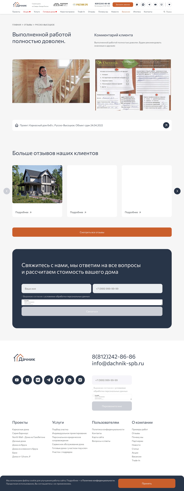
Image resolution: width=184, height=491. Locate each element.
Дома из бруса (19, 444)
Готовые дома (49, 11)
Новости (115, 11)
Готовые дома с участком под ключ (69, 448)
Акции (26, 11)
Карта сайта (98, 437)
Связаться (92, 311)
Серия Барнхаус (20, 433)
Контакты (148, 11)
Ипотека (137, 11)
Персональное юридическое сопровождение (66, 438)
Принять (147, 483)
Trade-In (81, 11)
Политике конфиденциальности (98, 480)
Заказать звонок (123, 4)
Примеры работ (140, 429)
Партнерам (137, 440)
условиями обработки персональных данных (67, 296)
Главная (16, 24)
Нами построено (67, 11)
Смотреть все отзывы (92, 232)
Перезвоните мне (112, 406)
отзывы (28, 24)
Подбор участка (60, 429)
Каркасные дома (20, 429)
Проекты (16, 11)
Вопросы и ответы (101, 440)
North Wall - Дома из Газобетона (28, 437)
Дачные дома (19, 440)
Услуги (37, 11)
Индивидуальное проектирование (69, 433)
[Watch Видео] (51, 81)
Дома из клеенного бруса (25, 448)
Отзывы (91, 11)
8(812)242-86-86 (102, 3)
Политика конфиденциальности (108, 429)
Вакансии (126, 11)
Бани (14, 452)
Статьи (135, 448)
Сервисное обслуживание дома (68, 444)
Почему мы (103, 11)
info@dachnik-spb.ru (118, 363)
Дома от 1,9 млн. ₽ (21, 456)
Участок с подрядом (62, 451)
